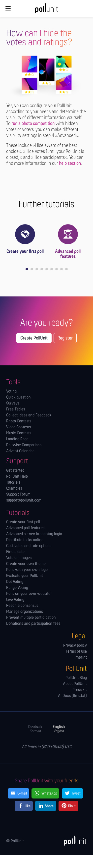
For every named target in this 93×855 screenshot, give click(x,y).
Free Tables (15, 409)
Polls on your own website (28, 594)
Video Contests (18, 427)
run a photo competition (33, 123)
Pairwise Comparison (24, 445)
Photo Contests (18, 421)
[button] (26, 269)
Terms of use (76, 651)
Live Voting (15, 600)
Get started (15, 470)
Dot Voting (14, 582)
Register (65, 338)
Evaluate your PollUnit (24, 576)
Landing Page (17, 439)
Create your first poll (25, 251)
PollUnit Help (17, 476)
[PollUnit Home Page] (47, 9)
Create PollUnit (34, 338)
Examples (14, 488)
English (59, 729)
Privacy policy (75, 645)
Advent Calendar (20, 451)
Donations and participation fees (33, 624)
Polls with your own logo (27, 570)
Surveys (12, 403)
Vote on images (18, 558)
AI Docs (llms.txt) (72, 696)
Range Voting (17, 588)
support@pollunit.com (23, 500)
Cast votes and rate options (28, 546)
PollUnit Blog (76, 678)
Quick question (18, 397)
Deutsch (35, 729)
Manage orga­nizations (24, 612)
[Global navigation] (7, 8)
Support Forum (18, 494)
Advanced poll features (68, 254)
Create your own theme (26, 564)
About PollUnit (75, 684)
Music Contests (18, 433)
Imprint (81, 657)
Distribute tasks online (24, 540)
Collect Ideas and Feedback (28, 415)
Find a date (15, 552)
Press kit (79, 690)
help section (70, 163)
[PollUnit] (73, 840)
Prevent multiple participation (31, 618)
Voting (11, 391)
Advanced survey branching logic (34, 534)
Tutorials (13, 482)
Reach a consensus (22, 606)
